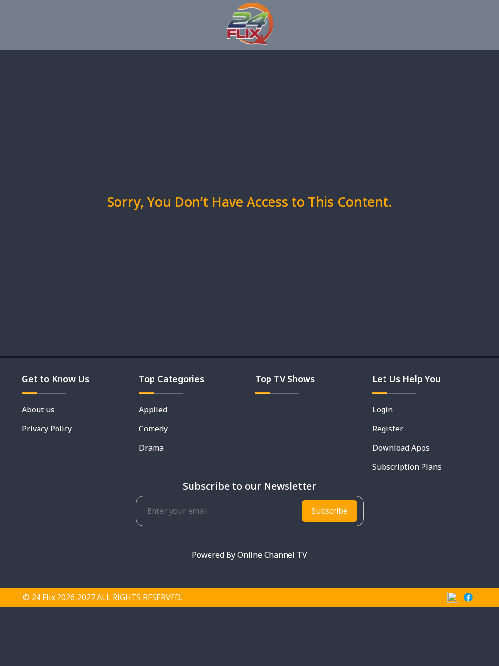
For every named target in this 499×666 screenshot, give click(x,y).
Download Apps (401, 447)
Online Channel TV (272, 554)
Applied (153, 409)
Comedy (153, 428)
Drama (151, 447)
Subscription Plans (406, 466)
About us (38, 409)
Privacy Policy (47, 428)
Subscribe (329, 511)
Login (382, 409)
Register (387, 428)
